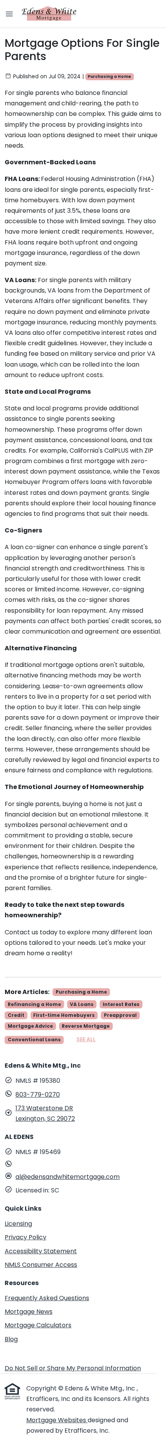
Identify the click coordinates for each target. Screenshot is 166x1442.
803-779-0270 (37, 1094)
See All (86, 1039)
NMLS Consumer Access (41, 1264)
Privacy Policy (25, 1237)
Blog (11, 1339)
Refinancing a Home (34, 1004)
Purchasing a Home (109, 76)
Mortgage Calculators (38, 1325)
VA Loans (81, 1004)
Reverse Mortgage (86, 1026)
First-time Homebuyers (64, 1015)
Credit (16, 1015)
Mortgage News (29, 1311)
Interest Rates (121, 1004)
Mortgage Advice (30, 1026)
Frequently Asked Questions (47, 1298)
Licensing (18, 1223)
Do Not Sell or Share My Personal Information (73, 1368)
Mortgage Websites (57, 1420)
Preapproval (120, 1015)
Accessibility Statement (41, 1251)
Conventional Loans (34, 1039)
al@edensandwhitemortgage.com (67, 1176)
